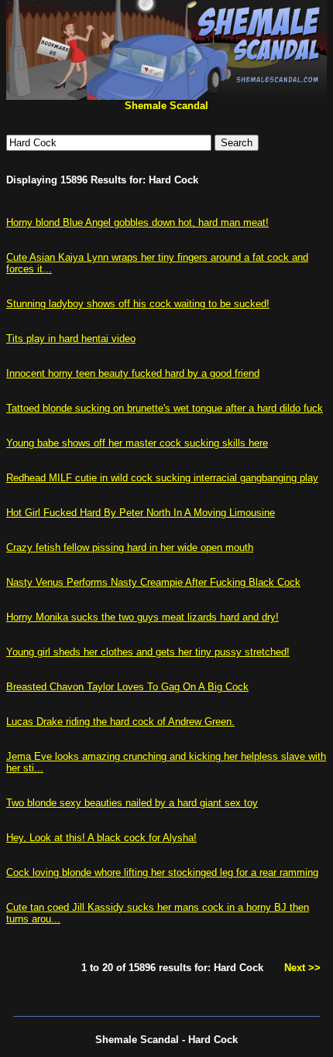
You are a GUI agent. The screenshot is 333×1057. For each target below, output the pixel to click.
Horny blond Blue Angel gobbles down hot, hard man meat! (137, 222)
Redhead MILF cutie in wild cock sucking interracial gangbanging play (162, 478)
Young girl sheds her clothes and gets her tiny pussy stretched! (148, 652)
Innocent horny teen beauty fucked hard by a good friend (132, 373)
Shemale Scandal (166, 105)
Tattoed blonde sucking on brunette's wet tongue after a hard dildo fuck (164, 408)
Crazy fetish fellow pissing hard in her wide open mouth (129, 547)
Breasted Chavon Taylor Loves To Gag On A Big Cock (127, 687)
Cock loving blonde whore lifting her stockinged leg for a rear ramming (162, 872)
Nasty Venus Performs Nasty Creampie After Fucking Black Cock (153, 582)
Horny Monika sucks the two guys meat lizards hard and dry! (142, 617)
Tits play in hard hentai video (71, 338)
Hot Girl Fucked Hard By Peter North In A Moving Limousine (140, 512)
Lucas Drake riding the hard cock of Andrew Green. (120, 721)
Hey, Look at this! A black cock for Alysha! (101, 837)
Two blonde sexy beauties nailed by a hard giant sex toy (132, 803)
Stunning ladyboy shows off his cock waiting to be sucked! (137, 304)
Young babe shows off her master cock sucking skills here (137, 443)
